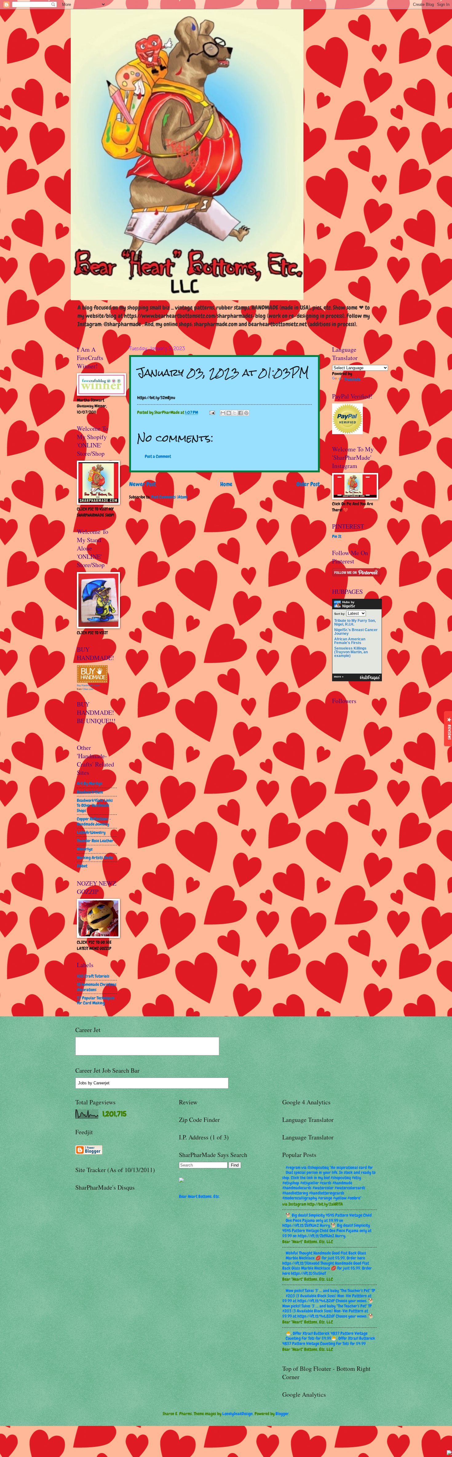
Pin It (336, 536)
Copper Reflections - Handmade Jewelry (94, 821)
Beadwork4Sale (90, 792)
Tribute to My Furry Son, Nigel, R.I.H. (355, 622)
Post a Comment (158, 456)
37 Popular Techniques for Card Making (96, 1000)
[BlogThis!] (229, 413)
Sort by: (339, 613)
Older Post (308, 484)
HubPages (370, 677)
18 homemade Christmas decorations (97, 987)
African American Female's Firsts (349, 641)
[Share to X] (235, 413)
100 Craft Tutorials (93, 976)
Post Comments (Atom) (169, 497)
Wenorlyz (85, 849)
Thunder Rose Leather (95, 840)
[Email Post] (212, 412)
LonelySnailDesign (237, 1413)
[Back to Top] (449, 1453)
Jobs (82, 1083)
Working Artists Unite (95, 857)
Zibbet (82, 866)
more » (338, 676)
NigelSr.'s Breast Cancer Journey (356, 631)
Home (226, 484)
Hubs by (348, 604)
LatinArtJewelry (91, 832)
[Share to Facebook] (240, 413)
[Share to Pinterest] (246, 413)
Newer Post (142, 484)
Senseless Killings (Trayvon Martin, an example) (351, 652)
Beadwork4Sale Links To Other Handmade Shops (95, 805)
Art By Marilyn (89, 783)
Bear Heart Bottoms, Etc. (199, 1196)
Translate (352, 379)
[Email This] (223, 413)
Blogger (282, 1413)
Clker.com (87, 689)
